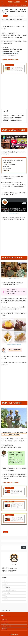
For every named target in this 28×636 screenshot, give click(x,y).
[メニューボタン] (2, 2)
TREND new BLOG (14, 2)
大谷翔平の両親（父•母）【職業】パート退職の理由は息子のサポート (17, 519)
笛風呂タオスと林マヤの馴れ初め (13, 120)
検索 (24, 547)
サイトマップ (5, 623)
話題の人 (5, 16)
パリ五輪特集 (7, 587)
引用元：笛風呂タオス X (14, 213)
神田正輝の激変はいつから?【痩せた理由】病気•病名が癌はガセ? (17, 492)
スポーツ (6, 584)
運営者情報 (4, 629)
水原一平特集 (7, 593)
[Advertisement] (14, 90)
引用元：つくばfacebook (14, 278)
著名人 (5, 596)
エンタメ (6, 581)
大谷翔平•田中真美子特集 (9, 590)
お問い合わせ (5, 620)
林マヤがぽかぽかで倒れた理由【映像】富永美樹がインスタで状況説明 (17, 69)
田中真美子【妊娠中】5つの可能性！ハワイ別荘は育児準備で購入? (17, 505)
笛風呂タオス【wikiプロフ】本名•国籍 (14, 115)
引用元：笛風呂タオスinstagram (14, 344)
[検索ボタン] (26, 2)
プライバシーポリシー (7, 626)
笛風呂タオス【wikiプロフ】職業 (13, 118)
